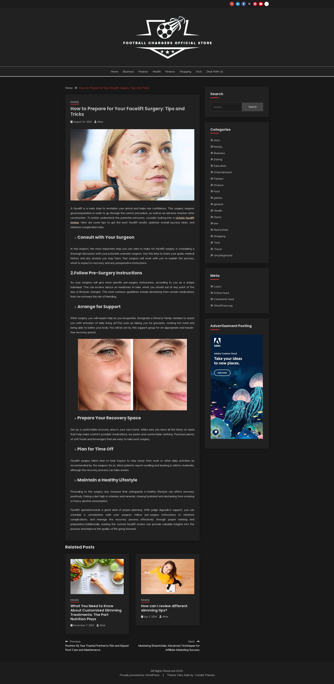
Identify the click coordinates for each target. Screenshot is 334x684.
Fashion (219, 178)
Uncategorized (223, 255)
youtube (261, 4)
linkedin (238, 4)
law (216, 223)
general (218, 204)
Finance (143, 71)
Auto (217, 140)
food (217, 191)
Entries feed (221, 293)
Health (157, 71)
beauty (74, 101)
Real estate (221, 229)
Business (128, 71)
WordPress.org (223, 305)
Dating (218, 159)
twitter (249, 4)
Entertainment (223, 172)
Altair (100, 121)
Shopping (185, 71)
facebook (243, 4)
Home (114, 71)
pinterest (255, 4)
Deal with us (214, 71)
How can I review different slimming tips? (164, 608)
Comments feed (224, 299)
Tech (199, 71)
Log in (217, 286)
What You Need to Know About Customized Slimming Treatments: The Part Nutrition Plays (96, 612)
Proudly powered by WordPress (140, 675)
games (218, 197)
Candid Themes (205, 675)
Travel (218, 249)
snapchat (266, 4)
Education (220, 165)
